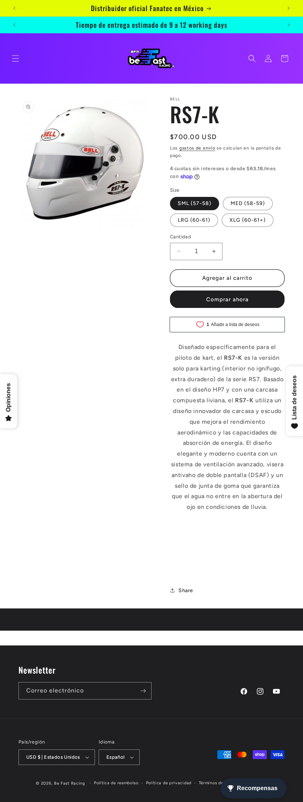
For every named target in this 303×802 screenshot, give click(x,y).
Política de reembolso (116, 783)
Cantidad (180, 236)
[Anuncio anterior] (14, 8)
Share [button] (185, 590)
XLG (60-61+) (247, 220)
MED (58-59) (248, 203)
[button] (15, 58)
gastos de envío (197, 148)
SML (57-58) (194, 203)
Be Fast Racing (69, 783)
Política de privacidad (168, 783)
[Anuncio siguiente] (288, 8)
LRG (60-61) (194, 220)
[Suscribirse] (143, 690)
